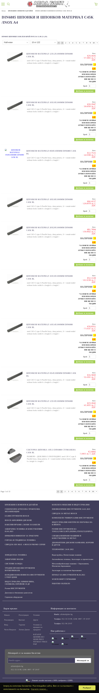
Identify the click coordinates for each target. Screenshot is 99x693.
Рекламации (9, 620)
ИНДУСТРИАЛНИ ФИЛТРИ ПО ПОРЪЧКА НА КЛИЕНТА (72, 523)
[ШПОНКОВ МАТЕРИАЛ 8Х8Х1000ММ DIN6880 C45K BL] (14, 157)
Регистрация (23, 615)
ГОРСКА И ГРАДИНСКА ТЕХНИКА (20, 540)
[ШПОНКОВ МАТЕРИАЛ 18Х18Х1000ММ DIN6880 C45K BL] (14, 209)
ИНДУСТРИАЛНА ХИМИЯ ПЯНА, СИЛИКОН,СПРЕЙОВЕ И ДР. (19, 583)
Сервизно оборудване (14, 597)
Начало (7, 615)
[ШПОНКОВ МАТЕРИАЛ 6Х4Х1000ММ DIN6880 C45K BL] (14, 382)
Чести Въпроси (10, 630)
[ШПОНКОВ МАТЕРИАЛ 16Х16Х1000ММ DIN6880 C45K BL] (14, 285)
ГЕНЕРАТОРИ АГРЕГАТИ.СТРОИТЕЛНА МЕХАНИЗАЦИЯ (22, 510)
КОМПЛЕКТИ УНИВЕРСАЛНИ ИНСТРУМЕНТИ (72, 518)
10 (94, 43)
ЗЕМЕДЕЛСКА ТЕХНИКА (16, 555)
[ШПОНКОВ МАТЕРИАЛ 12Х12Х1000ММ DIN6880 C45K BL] (14, 63)
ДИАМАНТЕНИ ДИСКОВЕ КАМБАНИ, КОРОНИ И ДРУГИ (73, 544)
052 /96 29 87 (67, 624)
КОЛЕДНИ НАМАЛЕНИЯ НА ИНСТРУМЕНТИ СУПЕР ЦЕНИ (25, 576)
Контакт (22, 620)
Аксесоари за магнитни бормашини (66, 570)
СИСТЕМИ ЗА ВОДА (13, 564)
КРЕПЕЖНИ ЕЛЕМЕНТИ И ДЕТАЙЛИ (21, 505)
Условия (36, 615)
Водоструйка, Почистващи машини (66, 555)
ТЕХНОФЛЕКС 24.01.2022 (63, 549)
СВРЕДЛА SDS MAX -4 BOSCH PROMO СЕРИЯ (25, 544)
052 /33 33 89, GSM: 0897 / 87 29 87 (76, 619)
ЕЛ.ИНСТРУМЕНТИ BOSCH (17, 516)
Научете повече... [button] (39, 689)
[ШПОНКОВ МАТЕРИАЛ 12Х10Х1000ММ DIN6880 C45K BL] (14, 410)
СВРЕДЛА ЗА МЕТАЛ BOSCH (64, 513)
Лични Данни (24, 630)
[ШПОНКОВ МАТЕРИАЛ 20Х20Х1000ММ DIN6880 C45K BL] (14, 237)
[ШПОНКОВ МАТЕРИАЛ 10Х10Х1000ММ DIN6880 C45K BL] (14, 112)
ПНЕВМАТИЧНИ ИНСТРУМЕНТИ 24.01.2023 (71, 509)
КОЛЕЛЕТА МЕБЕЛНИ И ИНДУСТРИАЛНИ (70, 505)
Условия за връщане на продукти (37, 627)
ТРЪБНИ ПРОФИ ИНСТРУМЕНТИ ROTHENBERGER (20, 569)
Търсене (22, 625)
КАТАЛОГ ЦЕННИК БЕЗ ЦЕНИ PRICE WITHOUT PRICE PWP (40, 639)
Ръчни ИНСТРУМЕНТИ (15, 588)
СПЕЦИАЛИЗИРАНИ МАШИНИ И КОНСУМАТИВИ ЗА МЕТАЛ (66, 537)
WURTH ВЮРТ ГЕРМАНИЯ (64, 579)
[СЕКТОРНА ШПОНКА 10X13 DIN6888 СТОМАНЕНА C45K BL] (14, 464)
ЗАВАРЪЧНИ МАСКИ (14, 559)
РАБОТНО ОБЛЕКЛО (61, 583)
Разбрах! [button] (87, 688)
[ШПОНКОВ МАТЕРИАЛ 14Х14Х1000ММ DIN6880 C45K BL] (14, 334)
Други (35, 620)
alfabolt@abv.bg (66, 614)
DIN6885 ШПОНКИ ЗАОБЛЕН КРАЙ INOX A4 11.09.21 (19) (24, 36)
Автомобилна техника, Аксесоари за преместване (72, 559)
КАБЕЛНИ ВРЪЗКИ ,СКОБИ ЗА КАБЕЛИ (22, 525)
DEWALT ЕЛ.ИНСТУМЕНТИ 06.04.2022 (68, 575)
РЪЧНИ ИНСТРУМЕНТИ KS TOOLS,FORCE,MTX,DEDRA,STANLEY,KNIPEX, (72, 530)
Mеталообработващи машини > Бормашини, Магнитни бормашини (70, 565)
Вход (6, 625)
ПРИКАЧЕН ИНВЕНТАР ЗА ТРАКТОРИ (21, 536)
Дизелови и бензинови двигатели (18, 593)
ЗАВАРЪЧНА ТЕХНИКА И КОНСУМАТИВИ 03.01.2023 (23, 530)
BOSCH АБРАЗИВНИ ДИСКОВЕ (18, 520)
